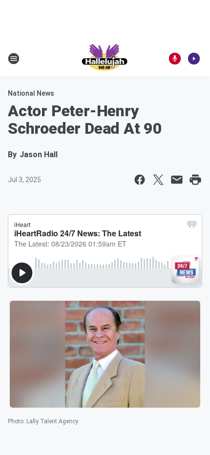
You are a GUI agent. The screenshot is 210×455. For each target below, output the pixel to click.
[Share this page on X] (158, 179)
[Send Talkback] (175, 58)
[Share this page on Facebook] (140, 179)
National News (31, 93)
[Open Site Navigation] (14, 58)
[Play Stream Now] (194, 58)
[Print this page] (195, 179)
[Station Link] (105, 58)
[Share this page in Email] (177, 179)
